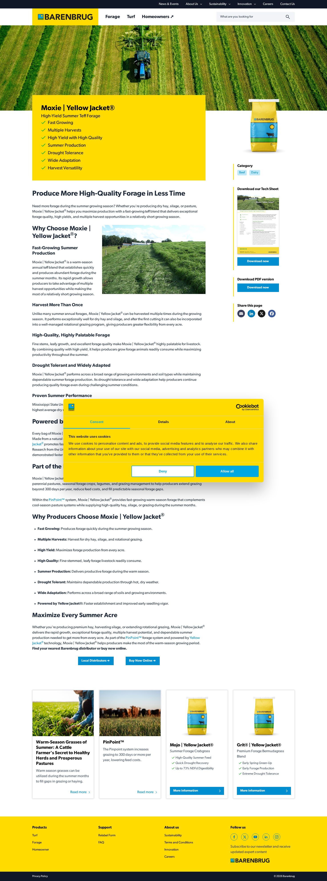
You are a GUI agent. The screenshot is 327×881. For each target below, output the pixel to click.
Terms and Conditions (178, 842)
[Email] (241, 313)
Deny (163, 471)
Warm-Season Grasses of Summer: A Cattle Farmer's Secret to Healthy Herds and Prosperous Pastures (63, 753)
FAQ (101, 842)
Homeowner (40, 849)
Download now (258, 261)
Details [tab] (163, 422)
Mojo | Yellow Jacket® (191, 745)
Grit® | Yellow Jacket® (259, 745)
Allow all (227, 471)
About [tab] (230, 422)
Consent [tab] (96, 422)
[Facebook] (272, 313)
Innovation (245, 4)
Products (39, 827)
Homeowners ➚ (158, 17)
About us (171, 827)
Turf (131, 17)
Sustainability (217, 4)
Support (105, 827)
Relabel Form (106, 835)
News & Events (169, 4)
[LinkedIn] (251, 313)
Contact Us (287, 4)
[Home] (65, 16)
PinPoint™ (56, 500)
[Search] (288, 17)
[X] (261, 313)
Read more (78, 792)
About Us (192, 4)
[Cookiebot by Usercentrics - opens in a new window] (239, 407)
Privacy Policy (40, 876)
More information (185, 790)
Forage (112, 17)
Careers (268, 4)
